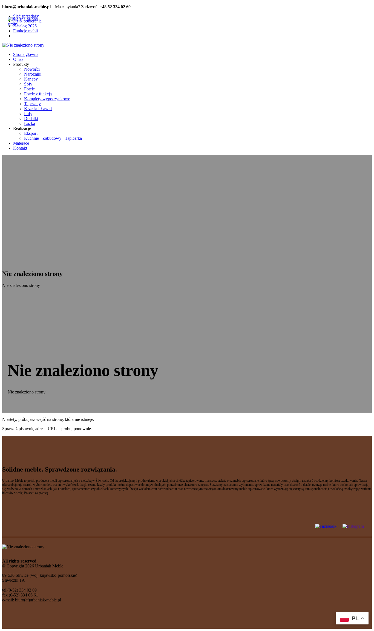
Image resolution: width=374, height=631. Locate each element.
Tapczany (32, 103)
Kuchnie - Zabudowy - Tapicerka (53, 138)
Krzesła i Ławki (38, 108)
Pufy (28, 113)
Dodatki (31, 118)
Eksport (31, 133)
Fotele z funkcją (38, 94)
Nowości (32, 69)
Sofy (28, 84)
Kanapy (31, 79)
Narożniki (32, 74)
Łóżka (29, 123)
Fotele (29, 89)
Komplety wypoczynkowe (47, 98)
